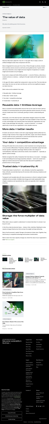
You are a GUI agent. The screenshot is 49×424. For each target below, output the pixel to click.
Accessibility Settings (37, 421)
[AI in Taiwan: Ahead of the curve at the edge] (13, 309)
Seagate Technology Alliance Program (40, 401)
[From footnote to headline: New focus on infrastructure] (13, 280)
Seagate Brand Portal (42, 418)
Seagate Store (29, 340)
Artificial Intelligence (7, 289)
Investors (28, 390)
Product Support (29, 362)
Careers (27, 411)
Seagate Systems (29, 384)
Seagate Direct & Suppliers (39, 397)
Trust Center (39, 347)
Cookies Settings (11, 419)
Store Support (29, 353)
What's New (28, 347)
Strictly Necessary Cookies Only (11, 416)
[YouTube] (40, 410)
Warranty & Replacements (29, 380)
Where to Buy (29, 356)
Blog (37, 367)
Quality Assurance (40, 349)
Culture (27, 409)
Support (27, 360)
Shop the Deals (29, 342)
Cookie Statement (17, 397)
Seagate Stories (5, 7)
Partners (38, 390)
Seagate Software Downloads (29, 365)
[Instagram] (43, 410)
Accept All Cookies (12, 412)
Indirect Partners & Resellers (40, 393)
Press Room (38, 362)
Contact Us (28, 386)
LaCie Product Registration (29, 377)
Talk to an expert (10, 240)
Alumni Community (30, 413)
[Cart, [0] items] (40, 2)
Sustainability (39, 344)
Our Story (38, 342)
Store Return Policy (30, 351)
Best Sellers (28, 344)
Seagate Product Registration (29, 373)
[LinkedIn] (38, 410)
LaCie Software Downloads (29, 369)
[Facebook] (36, 410)
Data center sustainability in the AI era (11, 342)
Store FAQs (28, 349)
